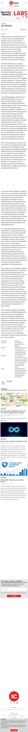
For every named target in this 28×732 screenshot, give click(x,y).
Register (16, 6)
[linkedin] (26, 17)
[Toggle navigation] (2, 3)
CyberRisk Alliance (10, 709)
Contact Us (15, 709)
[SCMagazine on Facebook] (11, 703)
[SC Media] (14, 3)
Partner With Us (14, 717)
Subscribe (14, 596)
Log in (11, 6)
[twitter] (23, 17)
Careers (20, 709)
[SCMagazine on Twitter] (14, 703)
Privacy (24, 709)
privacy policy (21, 726)
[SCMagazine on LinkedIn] (17, 703)
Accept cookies (14, 730)
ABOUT (18, 18)
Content (3, 23)
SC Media (4, 709)
